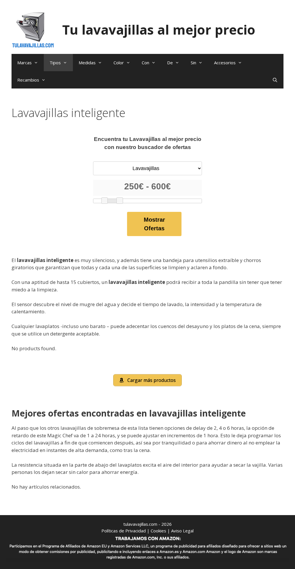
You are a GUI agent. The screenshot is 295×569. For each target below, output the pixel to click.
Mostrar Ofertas (154, 223)
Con (145, 62)
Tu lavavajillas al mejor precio (158, 29)
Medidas (87, 62)
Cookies (158, 531)
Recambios (28, 80)
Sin (193, 62)
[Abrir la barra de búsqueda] (274, 79)
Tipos (55, 62)
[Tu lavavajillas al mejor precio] (33, 29)
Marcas (24, 62)
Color (119, 62)
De (170, 62)
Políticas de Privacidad (123, 531)
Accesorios (225, 62)
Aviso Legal (182, 531)
